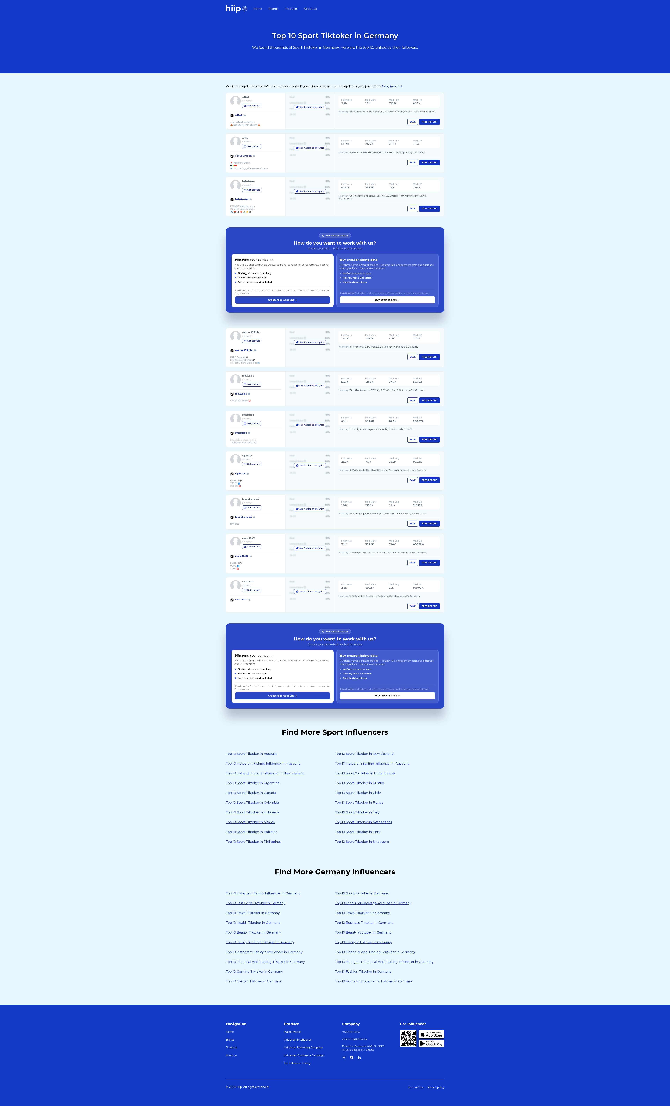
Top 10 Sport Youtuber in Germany (362, 893)
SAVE (413, 121)
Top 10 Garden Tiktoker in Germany (254, 981)
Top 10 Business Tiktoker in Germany (364, 923)
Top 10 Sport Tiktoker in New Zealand (364, 754)
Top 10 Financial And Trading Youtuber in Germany (375, 952)
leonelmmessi (243, 517)
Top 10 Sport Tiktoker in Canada (251, 793)
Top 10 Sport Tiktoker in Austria (359, 783)
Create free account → (282, 299)
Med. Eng (394, 100)
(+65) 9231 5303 (351, 1031)
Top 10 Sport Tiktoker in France (359, 803)
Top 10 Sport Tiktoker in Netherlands (363, 822)
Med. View (370, 100)
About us (310, 8)
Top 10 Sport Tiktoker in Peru (357, 832)
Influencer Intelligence (298, 1039)
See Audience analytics (311, 107)
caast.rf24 (241, 599)
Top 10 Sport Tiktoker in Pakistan (252, 832)
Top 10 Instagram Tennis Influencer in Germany (263, 893)
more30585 (241, 556)
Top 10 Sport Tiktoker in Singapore (362, 842)
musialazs (241, 433)
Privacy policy (436, 1087)
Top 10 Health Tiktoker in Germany (253, 923)
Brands (273, 8)
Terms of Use (416, 1087)
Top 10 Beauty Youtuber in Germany (363, 932)
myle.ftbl (240, 473)
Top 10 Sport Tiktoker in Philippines (253, 842)
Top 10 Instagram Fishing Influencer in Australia (263, 763)
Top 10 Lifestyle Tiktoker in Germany (363, 942)
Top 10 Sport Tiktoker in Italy (357, 812)
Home (258, 8)
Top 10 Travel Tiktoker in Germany (253, 913)
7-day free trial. (392, 86)
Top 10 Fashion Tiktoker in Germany (363, 972)
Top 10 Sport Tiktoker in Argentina (253, 783)
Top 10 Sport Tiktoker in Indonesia (252, 812)
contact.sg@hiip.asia (354, 1039)
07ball (239, 115)
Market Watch (292, 1031)
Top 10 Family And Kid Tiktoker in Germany (260, 942)
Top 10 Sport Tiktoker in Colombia (252, 803)
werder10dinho (244, 350)
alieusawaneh (243, 155)
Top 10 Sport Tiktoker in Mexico (250, 822)
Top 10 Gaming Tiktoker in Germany (254, 972)
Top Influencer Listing (297, 1063)
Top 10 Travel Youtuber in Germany (362, 913)
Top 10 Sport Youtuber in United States (365, 773)
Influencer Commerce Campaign (304, 1055)
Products (290, 8)
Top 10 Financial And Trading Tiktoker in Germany (265, 962)
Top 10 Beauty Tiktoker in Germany (253, 932)
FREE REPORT (429, 121)
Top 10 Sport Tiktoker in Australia (252, 754)
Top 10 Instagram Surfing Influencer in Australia (372, 763)
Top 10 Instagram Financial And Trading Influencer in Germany (384, 962)
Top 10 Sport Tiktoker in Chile (358, 793)
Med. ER (417, 100)
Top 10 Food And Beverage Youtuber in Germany (373, 903)
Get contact (253, 105)
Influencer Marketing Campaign (303, 1047)
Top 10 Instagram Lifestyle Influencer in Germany (264, 952)
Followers (346, 100)
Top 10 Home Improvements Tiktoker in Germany (374, 981)
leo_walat (241, 393)
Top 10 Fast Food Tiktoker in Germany (255, 903)
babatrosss (241, 199)
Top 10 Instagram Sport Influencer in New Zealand (265, 773)
